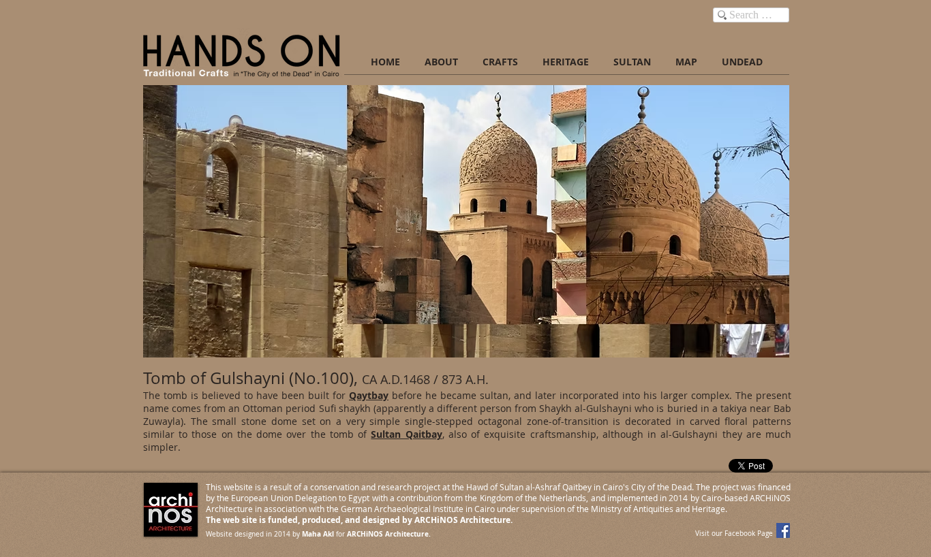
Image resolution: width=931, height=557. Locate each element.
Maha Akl (318, 534)
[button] (466, 221)
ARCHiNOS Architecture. (389, 534)
